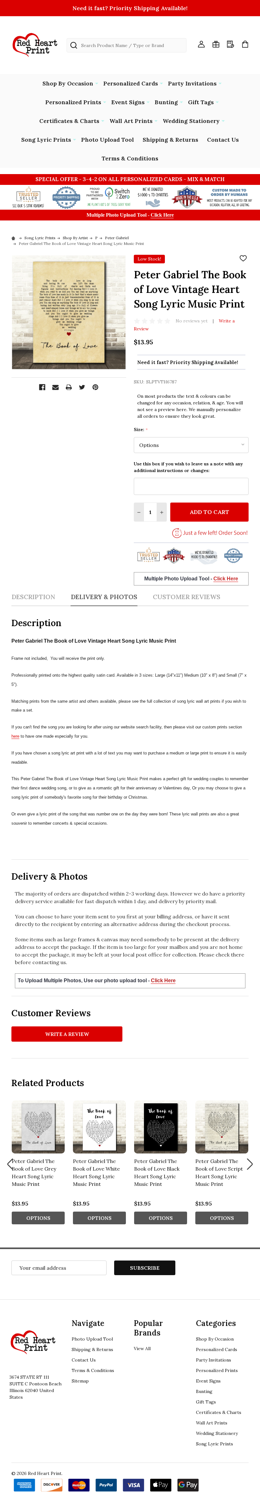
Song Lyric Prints (46, 139)
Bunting (166, 102)
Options (38, 1218)
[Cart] (245, 44)
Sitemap (80, 1381)
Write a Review (67, 1034)
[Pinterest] (95, 387)
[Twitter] (82, 387)
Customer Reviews (186, 597)
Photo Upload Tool (107, 139)
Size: (141, 430)
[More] (96, 83)
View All (142, 1348)
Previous (10, 1164)
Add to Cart (209, 512)
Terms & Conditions (130, 158)
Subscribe (144, 1268)
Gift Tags (201, 102)
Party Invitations (192, 83)
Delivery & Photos (104, 597)
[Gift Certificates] (215, 44)
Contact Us (223, 139)
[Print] (69, 387)
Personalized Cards (130, 83)
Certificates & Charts (69, 121)
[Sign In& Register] (201, 44)
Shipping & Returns (170, 139)
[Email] (55, 387)
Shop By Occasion (67, 83)
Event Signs (128, 102)
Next (250, 1164)
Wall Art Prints (131, 121)
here (15, 736)
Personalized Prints (73, 102)
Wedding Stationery (191, 121)
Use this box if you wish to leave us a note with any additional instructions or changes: (188, 467)
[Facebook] (42, 387)
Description (33, 597)
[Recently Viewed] (230, 44)
